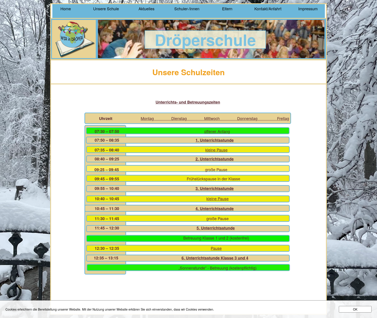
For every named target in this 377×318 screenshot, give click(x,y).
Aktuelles (146, 8)
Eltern (227, 8)
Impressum (308, 8)
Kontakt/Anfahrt (267, 8)
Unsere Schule (106, 8)
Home (65, 8)
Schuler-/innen (186, 8)
